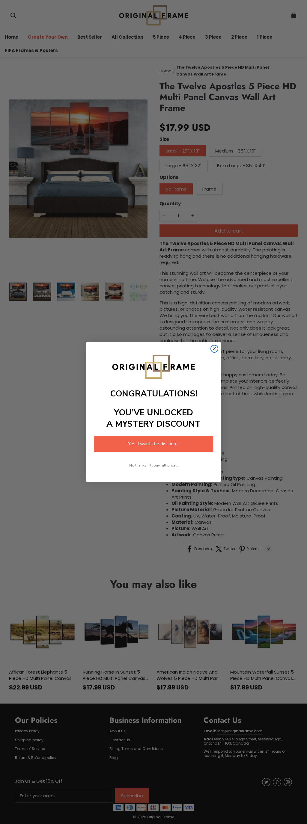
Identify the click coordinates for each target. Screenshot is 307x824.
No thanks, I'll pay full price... (153, 465)
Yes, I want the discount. (153, 443)
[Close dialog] (214, 348)
